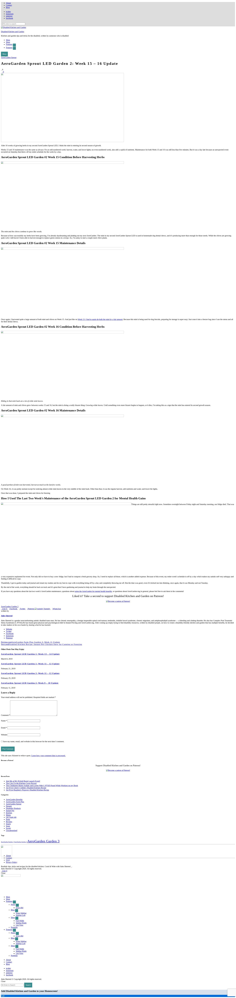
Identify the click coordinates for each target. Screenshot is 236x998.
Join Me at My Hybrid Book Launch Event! (23, 781)
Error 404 (19, 908)
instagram (9, 14)
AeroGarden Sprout (8, 57)
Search (28, 985)
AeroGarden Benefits (14, 799)
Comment (5, 715)
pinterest (9, 16)
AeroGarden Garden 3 (43, 841)
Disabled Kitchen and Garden (12, 32)
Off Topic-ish (11, 817)
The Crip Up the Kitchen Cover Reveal (21, 783)
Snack (8, 824)
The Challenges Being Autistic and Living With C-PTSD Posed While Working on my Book (42, 786)
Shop (8, 40)
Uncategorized (11, 830)
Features (9, 44)
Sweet (8, 828)
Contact (9, 5)
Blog (8, 7)
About (8, 3)
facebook (9, 18)
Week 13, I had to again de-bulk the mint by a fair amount (100, 319)
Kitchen (9, 813)
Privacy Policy (11, 862)
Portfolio (14, 927)
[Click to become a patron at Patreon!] (118, 601)
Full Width (20, 921)
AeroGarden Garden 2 (9, 607)
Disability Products (13, 808)
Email (4, 728)
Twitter (8, 631)
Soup (8, 826)
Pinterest (9, 638)
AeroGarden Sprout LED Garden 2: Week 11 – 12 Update (30, 673)
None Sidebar (21, 913)
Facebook (10, 634)
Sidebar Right (21, 923)
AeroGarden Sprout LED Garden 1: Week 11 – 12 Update (30, 664)
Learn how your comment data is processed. (48, 756)
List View (19, 925)
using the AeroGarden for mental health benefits (93, 591)
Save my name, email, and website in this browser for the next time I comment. (33, 741)
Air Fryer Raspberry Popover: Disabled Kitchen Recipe (27, 790)
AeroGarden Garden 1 (7, 842)
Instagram (10, 636)
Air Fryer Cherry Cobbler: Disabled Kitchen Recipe (26, 788)
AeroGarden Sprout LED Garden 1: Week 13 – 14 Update (30, 654)
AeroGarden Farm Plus (15, 802)
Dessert (9, 806)
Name (4, 721)
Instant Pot (10, 811)
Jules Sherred (6, 616)
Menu (4, 54)
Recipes (9, 822)
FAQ (8, 860)
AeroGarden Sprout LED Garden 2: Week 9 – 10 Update (30, 683)
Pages (13, 904)
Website (9, 629)
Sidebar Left (20, 915)
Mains (8, 815)
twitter (8, 12)
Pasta (8, 819)
